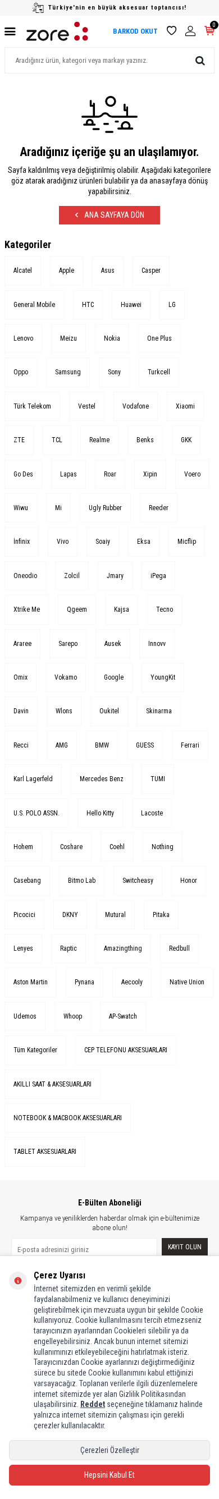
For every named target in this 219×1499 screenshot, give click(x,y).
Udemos (24, 1016)
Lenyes (23, 948)
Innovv (157, 644)
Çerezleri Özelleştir (109, 1450)
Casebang (27, 880)
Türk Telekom (32, 406)
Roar (110, 474)
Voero (192, 474)
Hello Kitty (100, 813)
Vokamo (65, 677)
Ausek (112, 644)
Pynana (84, 982)
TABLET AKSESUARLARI (44, 1152)
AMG (62, 745)
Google (114, 677)
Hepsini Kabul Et (109, 1474)
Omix (20, 677)
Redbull (179, 948)
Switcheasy (137, 880)
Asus (108, 270)
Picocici (24, 915)
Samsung (68, 372)
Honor (188, 880)
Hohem (23, 847)
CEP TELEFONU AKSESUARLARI (125, 1050)
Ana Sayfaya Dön (113, 214)
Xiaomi (185, 406)
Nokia (112, 338)
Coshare (71, 847)
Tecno (164, 609)
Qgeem (77, 609)
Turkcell (159, 372)
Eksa (143, 541)
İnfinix (21, 541)
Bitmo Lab (81, 880)
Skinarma (159, 711)
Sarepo (67, 644)
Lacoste (152, 813)
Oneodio (25, 576)
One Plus (159, 338)
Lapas (68, 474)
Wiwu (20, 508)
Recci (21, 745)
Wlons (64, 711)
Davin (21, 711)
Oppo (20, 372)
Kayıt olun (185, 1247)
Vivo (63, 541)
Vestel (86, 406)
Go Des (23, 474)
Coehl (117, 847)
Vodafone (135, 406)
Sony (114, 372)
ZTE (19, 440)
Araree (22, 644)
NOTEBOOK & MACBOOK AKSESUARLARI (67, 1118)
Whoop (72, 1016)
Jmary (115, 576)
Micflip (186, 541)
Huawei (131, 305)
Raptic (68, 948)
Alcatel (22, 270)
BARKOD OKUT (135, 31)
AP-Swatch (123, 1016)
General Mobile (34, 305)
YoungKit (162, 677)
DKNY (70, 915)
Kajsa (121, 609)
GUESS (145, 745)
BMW (102, 745)
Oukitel (109, 711)
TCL (57, 440)
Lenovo (23, 338)
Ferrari (190, 745)
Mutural (115, 915)
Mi (58, 508)
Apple (66, 270)
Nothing (163, 847)
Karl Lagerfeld (33, 779)
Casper (151, 270)
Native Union (187, 982)
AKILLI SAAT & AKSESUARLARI (52, 1084)
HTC (88, 305)
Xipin (150, 474)
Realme (99, 440)
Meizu (68, 338)
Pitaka (161, 915)
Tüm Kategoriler (35, 1050)
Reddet (92, 1404)
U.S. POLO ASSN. (36, 813)
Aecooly (132, 982)
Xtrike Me (26, 609)
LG (172, 305)
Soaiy (102, 541)
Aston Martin (30, 982)
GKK (186, 440)
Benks (145, 440)
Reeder (158, 508)
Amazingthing (123, 948)
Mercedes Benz (102, 779)
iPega (158, 576)
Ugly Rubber (105, 508)
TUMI (157, 779)
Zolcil (72, 576)
